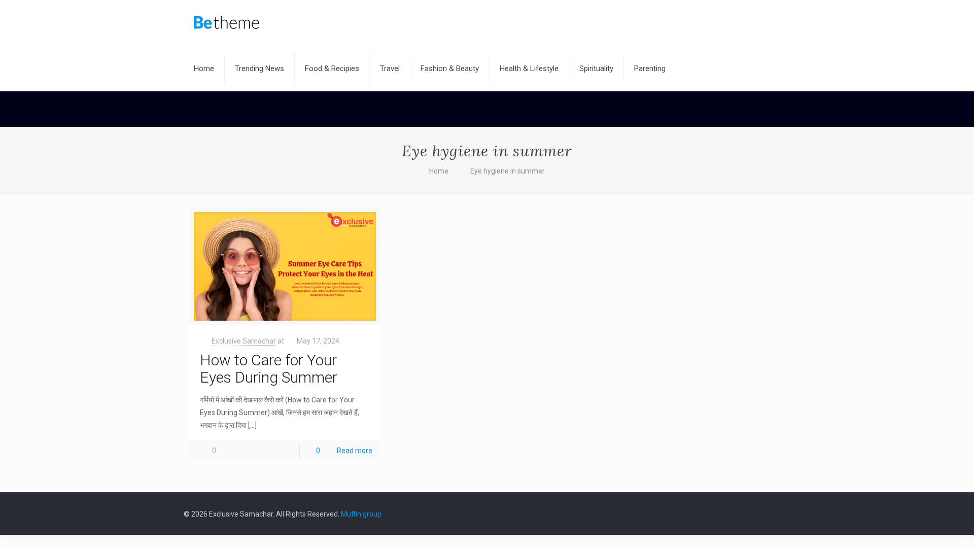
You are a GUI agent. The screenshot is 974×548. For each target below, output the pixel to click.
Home (438, 171)
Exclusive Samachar (244, 341)
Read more (354, 451)
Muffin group (361, 514)
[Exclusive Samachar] (226, 23)
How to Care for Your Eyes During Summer (268, 368)
